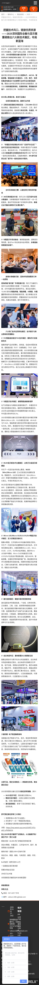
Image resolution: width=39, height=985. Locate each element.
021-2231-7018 (12, 935)
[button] (24, 9)
